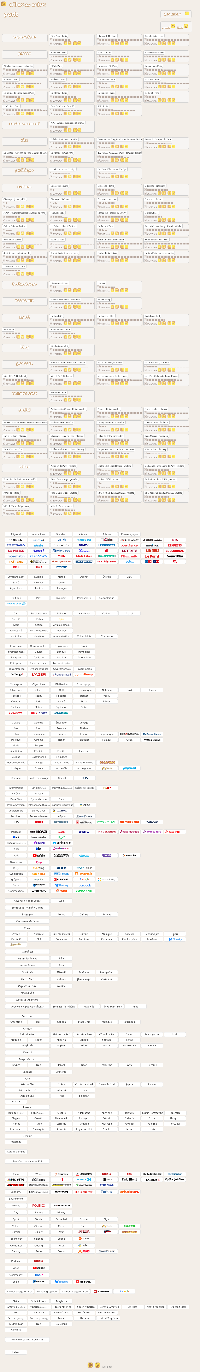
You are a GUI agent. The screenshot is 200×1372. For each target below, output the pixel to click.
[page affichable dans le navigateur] (186, 27)
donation (174, 14)
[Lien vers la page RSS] (74, 44)
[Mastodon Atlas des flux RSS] (90, 1366)
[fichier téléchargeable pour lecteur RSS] (173, 27)
